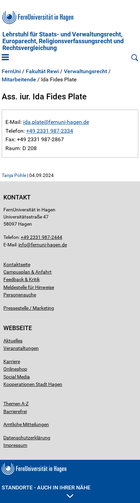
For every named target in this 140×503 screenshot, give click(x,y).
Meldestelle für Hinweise (28, 287)
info (22, 244)
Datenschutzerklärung (26, 437)
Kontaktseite (16, 264)
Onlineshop (15, 369)
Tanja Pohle (14, 175)
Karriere (11, 361)
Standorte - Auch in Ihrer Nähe (46, 487)
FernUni (11, 71)
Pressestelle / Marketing (28, 308)
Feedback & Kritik (21, 279)
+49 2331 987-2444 (41, 237)
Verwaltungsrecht (85, 71)
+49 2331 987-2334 (49, 131)
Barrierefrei (15, 411)
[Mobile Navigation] (5, 58)
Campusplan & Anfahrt (27, 272)
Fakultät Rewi (42, 71)
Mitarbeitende (19, 80)
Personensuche (19, 294)
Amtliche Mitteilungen (26, 424)
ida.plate (33, 122)
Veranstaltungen (21, 348)
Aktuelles (12, 340)
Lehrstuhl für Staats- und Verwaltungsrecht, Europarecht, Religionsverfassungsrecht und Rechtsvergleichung (63, 41)
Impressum (15, 445)
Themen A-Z (16, 403)
